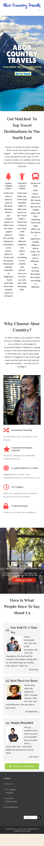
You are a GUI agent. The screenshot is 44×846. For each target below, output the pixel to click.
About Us (9, 783)
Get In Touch (23, 73)
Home (7, 778)
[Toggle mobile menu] (39, 9)
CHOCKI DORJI (25, 830)
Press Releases (11, 806)
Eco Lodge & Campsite (10, 790)
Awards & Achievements (11, 799)
